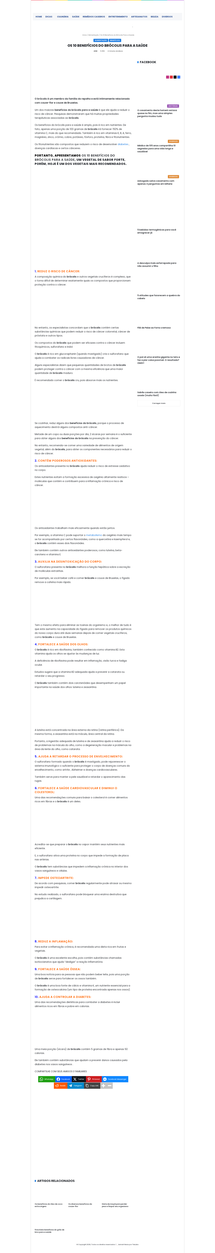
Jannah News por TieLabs (128, 1244)
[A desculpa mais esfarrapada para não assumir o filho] (158, 249)
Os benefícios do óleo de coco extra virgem (48, 1205)
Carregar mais (158, 403)
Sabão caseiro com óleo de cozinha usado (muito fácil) (156, 394)
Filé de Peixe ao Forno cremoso (154, 327)
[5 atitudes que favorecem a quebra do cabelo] (158, 282)
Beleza (154, 16)
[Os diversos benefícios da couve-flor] (83, 1193)
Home (39, 16)
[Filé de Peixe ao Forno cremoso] (158, 314)
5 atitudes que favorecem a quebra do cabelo (158, 297)
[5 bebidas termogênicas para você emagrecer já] (158, 211)
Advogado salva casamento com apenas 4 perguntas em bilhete (155, 182)
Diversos (167, 16)
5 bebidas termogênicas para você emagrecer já (156, 231)
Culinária (63, 16)
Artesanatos (139, 16)
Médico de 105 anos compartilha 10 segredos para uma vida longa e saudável (156, 148)
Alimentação (93, 35)
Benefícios (115, 40)
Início (84, 35)
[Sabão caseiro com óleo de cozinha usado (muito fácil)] (158, 379)
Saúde (75, 16)
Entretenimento (118, 16)
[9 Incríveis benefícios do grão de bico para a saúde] (50, 1219)
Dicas (48, 16)
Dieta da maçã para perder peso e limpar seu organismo (115, 1205)
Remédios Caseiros (94, 16)
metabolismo (94, 535)
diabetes (123, 144)
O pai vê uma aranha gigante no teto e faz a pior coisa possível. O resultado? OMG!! (158, 360)
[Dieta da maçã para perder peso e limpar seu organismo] (117, 1193)
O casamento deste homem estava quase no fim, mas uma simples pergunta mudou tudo (157, 113)
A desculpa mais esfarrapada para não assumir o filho (156, 265)
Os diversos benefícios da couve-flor (80, 1205)
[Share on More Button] (103, 1086)
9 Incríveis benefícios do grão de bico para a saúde (49, 1231)
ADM (95, 51)
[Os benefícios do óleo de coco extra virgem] (50, 1193)
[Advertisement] (83, 78)
